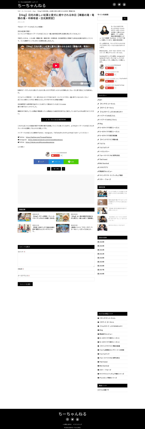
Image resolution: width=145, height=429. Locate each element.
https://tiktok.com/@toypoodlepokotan (40, 142)
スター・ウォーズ (105, 179)
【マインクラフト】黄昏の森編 (110, 346)
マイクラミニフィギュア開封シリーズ (112, 374)
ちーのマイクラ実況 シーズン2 (109, 131)
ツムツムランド (104, 147)
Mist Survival (104, 163)
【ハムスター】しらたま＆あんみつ (110, 112)
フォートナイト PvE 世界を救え (109, 155)
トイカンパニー (104, 151)
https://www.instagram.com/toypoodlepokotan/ (45, 140)
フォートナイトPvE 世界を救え (110, 358)
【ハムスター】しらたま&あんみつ (111, 326)
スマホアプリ (103, 167)
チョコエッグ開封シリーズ (108, 378)
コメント (21, 252)
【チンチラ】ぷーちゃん (107, 104)
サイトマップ (78, 424)
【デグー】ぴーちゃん (106, 108)
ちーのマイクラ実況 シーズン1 (109, 128)
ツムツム (102, 143)
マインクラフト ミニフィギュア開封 (111, 175)
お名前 (21, 269)
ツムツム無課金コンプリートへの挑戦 (112, 350)
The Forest (103, 159)
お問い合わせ (68, 424)
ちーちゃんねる (32, 5)
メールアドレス (24, 276)
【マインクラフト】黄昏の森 (108, 139)
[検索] (124, 18)
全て (100, 100)
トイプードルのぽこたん (107, 116)
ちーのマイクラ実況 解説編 (108, 135)
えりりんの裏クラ (103, 390)
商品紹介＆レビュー (105, 171)
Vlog (101, 124)
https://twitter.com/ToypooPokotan (39, 137)
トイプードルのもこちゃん (108, 120)
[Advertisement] (38, 189)
